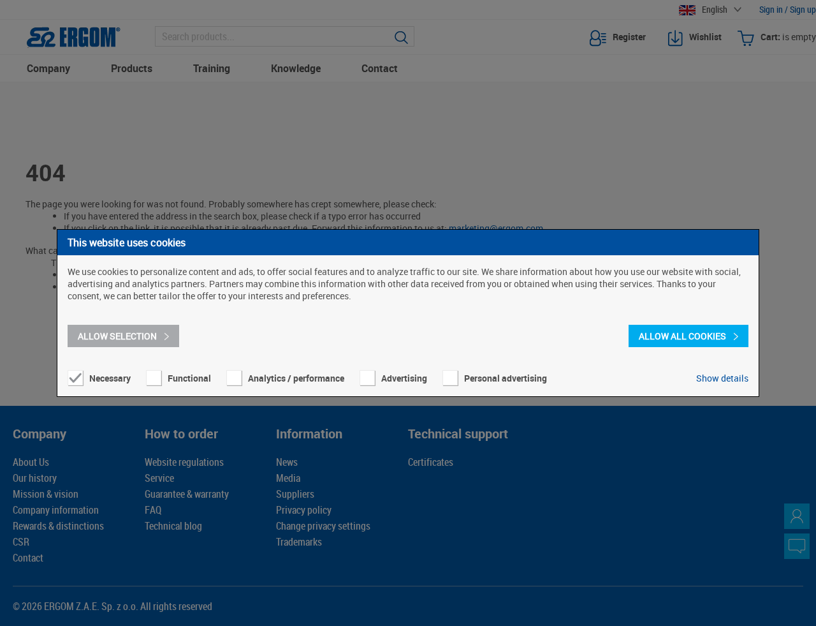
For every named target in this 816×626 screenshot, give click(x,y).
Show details (722, 378)
